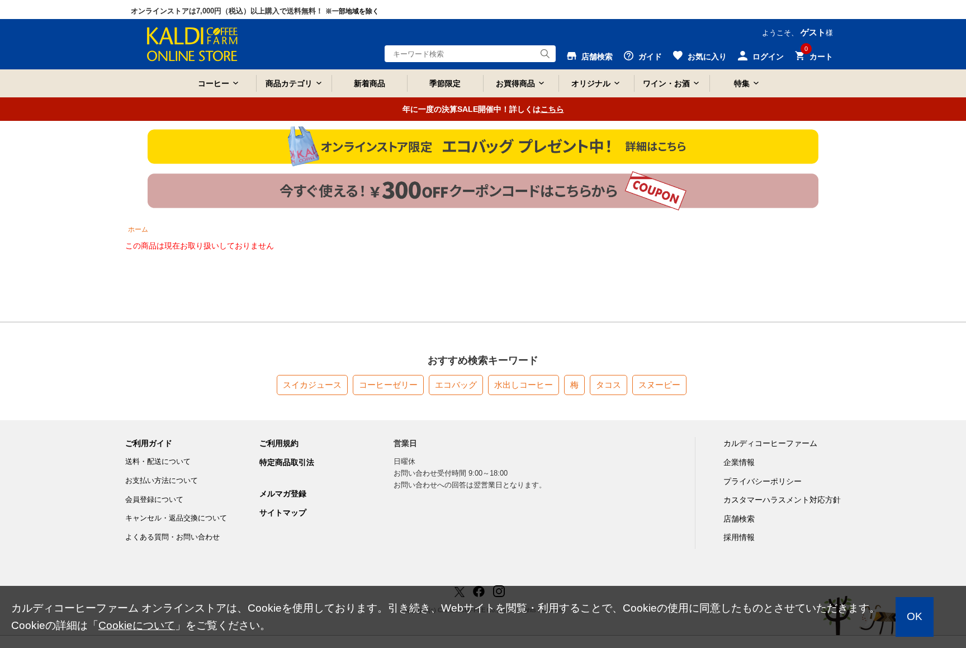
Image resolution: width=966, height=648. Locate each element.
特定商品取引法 (286, 462)
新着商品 (369, 83)
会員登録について (154, 499)
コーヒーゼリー (388, 384)
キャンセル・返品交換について (176, 518)
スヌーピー (659, 384)
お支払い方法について (161, 480)
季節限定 (445, 83)
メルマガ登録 (282, 493)
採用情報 (739, 537)
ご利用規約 (279, 443)
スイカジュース (312, 384)
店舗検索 (739, 518)
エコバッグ (456, 384)
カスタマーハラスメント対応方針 (782, 499)
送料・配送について (158, 461)
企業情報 (739, 462)
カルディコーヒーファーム (770, 443)
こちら (552, 109)
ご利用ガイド (148, 443)
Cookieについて (136, 625)
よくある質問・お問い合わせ (172, 537)
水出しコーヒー (523, 384)
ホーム (138, 229)
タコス (608, 384)
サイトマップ (282, 512)
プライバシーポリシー (762, 481)
